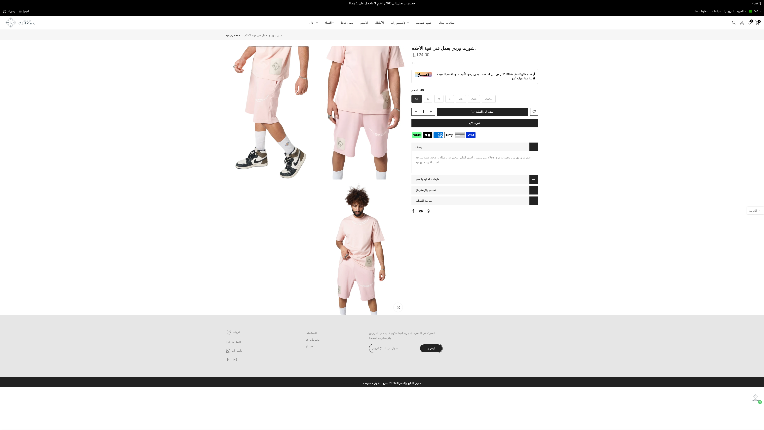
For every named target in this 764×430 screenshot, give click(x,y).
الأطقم (364, 22)
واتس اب (11, 11)
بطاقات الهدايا (447, 22)
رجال (312, 22)
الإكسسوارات (398, 22)
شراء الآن (474, 123)
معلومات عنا (312, 339)
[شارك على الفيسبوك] (413, 211)
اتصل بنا (236, 341)
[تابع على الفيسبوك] (227, 359)
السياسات (311, 332)
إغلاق (8, 3)
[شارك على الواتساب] (428, 211)
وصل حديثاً (347, 22)
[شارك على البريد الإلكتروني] (421, 211)
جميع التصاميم (424, 22)
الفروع (730, 11)
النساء (328, 22)
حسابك (309, 346)
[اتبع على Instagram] (235, 359)
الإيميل (25, 11)
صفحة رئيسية (233, 35)
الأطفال (379, 22)
